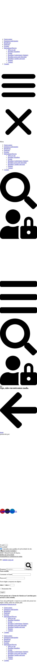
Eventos (6, 46)
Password (3, 578)
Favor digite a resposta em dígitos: (10, 581)
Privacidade (3, 547)
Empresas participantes (11, 41)
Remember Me (6, 589)
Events (10, 53)
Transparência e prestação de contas (11, 556)
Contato (6, 64)
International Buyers (10, 48)
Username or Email (6, 574)
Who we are (11, 50)
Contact (10, 62)
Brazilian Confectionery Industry (18, 55)
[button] (18, 104)
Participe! (7, 44)
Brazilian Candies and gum (16, 58)
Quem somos (8, 39)
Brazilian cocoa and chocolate (17, 57)
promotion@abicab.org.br (8, 604)
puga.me (10, 560)
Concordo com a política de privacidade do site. (17, 549)
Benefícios (7, 43)
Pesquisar (3, 569)
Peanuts (10, 60)
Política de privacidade (7, 555)
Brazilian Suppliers (14, 51)
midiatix (5, 560)
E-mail (2, 545)
